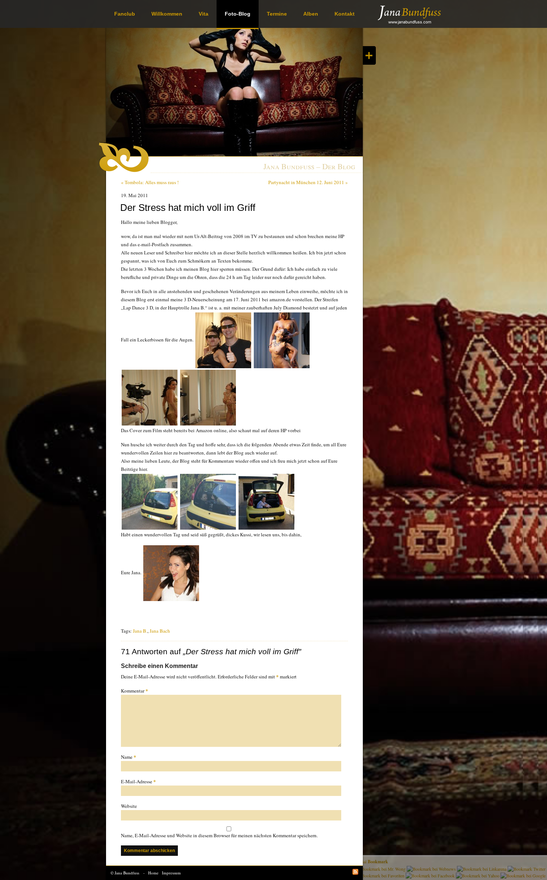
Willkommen (166, 14)
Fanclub (124, 14)
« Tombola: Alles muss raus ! (150, 182)
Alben (310, 14)
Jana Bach (160, 630)
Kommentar (134, 690)
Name (128, 756)
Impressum (171, 873)
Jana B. (140, 630)
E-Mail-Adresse (138, 781)
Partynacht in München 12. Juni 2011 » (308, 182)
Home (153, 873)
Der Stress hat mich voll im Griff (187, 207)
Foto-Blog (237, 14)
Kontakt (345, 14)
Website (129, 806)
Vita (203, 14)
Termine (277, 14)
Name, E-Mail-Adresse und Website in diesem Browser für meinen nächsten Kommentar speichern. (219, 835)
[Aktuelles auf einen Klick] (369, 55)
